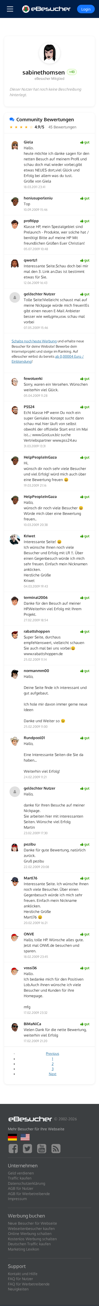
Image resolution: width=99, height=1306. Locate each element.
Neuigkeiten (18, 1289)
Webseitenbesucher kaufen (31, 1228)
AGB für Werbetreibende (29, 1193)
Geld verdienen (21, 1173)
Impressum (17, 1198)
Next (52, 1074)
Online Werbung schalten (29, 1233)
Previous (52, 1053)
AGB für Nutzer (20, 1188)
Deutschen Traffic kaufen (29, 1244)
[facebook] (14, 1148)
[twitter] (28, 1148)
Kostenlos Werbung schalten (32, 1239)
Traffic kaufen (19, 1178)
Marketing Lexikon (23, 1249)
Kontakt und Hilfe (22, 1273)
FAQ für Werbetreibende (29, 1284)
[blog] (57, 1148)
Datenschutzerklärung (26, 1183)
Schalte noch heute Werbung (34, 341)
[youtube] (43, 1148)
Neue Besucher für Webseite (32, 1223)
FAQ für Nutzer (20, 1278)
